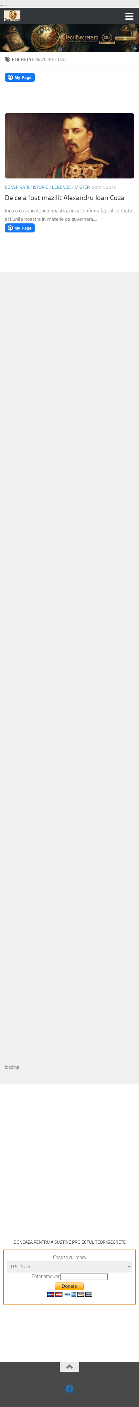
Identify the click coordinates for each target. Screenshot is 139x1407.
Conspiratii (17, 187)
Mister (82, 187)
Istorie (40, 187)
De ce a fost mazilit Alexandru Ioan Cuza (64, 198)
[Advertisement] (69, 382)
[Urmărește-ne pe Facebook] (70, 1389)
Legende (61, 187)
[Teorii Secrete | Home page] (15, 15)
